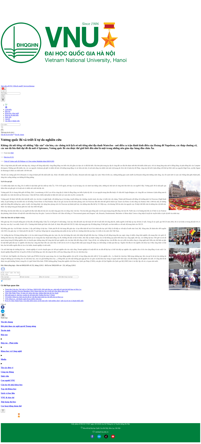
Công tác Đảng (7, 372)
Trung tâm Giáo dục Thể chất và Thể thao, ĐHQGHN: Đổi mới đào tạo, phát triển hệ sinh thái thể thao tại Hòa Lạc (43, 289)
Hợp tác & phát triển (12, 115)
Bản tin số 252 (9, 157)
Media (3, 359)
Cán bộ (7, 119)
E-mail (19, 86)
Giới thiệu (8, 109)
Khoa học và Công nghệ (11, 351)
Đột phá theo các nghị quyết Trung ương (18, 326)
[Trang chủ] (63, 84)
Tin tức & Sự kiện (7, 134)
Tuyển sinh (5, 330)
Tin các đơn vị (7, 368)
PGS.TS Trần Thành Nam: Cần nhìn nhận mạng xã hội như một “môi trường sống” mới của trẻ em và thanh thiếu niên (44, 301)
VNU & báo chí (7, 397)
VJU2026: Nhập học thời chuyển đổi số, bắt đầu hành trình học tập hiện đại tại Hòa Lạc (34, 297)
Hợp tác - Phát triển (9, 343)
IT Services (25, 86)
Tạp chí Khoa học (8, 389)
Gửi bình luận (6, 279)
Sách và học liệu (8, 393)
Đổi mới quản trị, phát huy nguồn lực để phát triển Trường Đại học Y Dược (30, 295)
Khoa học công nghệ (12, 113)
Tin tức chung (19, 134)
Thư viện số (5, 86)
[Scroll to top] (3, 411)
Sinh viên (8, 117)
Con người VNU (8, 380)
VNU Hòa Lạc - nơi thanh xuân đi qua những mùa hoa (23, 299)
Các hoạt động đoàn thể (11, 406)
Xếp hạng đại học (8, 402)
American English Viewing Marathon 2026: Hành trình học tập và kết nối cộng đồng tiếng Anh (36, 291)
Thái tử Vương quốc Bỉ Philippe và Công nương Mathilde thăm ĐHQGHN (29, 161)
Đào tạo (7, 111)
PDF (12, 153)
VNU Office (13, 86)
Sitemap (31, 86)
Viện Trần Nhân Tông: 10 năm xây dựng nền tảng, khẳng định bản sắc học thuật (31, 293)
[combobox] (3, 89)
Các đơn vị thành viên (12, 121)
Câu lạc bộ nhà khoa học (12, 385)
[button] (100, 307)
